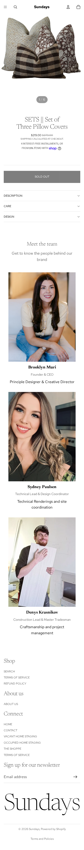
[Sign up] (75, 777)
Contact (10, 730)
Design (9, 217)
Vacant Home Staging (20, 737)
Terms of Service (17, 677)
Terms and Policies (42, 839)
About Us (11, 704)
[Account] (68, 7)
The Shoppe (12, 749)
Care (7, 206)
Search (9, 671)
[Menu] (5, 7)
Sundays (34, 829)
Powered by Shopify (53, 829)
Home (8, 724)
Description (13, 196)
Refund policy (15, 684)
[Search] (15, 7)
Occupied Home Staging (22, 743)
